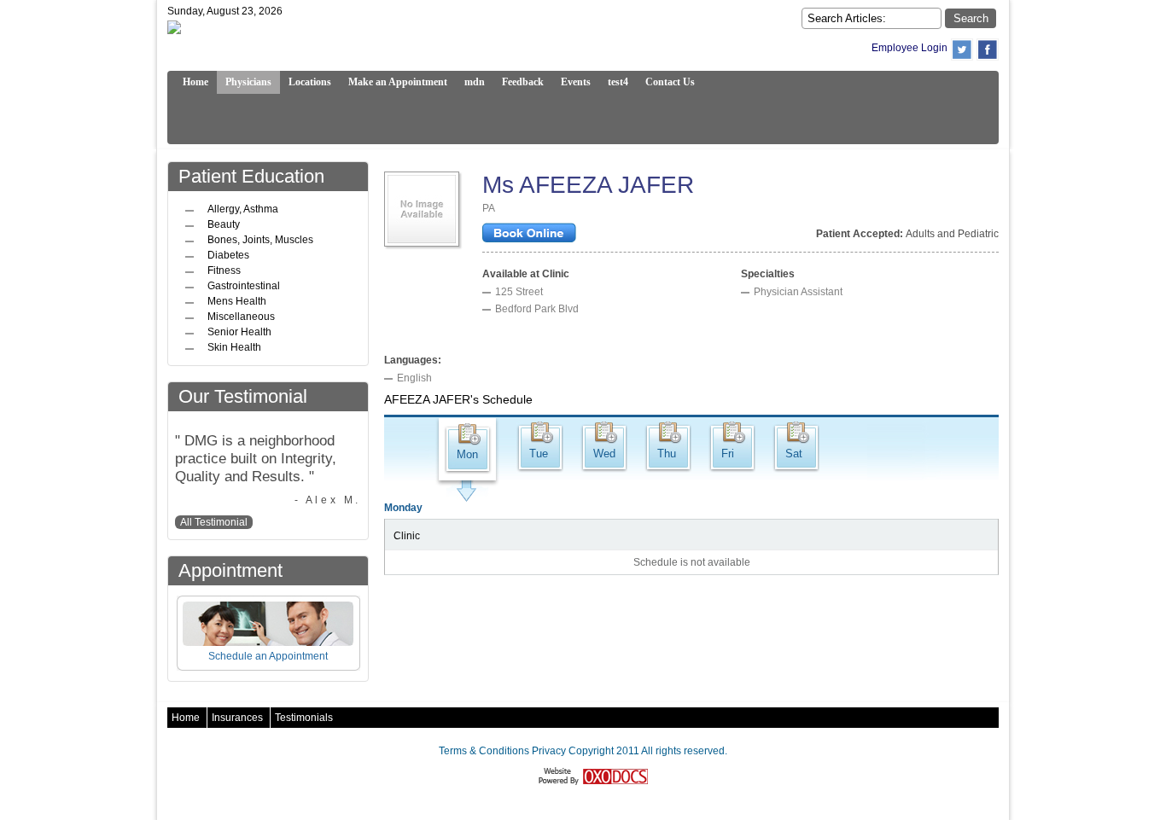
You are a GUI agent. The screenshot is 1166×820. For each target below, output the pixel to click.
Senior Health (239, 332)
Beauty (223, 224)
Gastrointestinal (243, 286)
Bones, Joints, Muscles (260, 240)
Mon (467, 454)
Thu (666, 453)
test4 (618, 82)
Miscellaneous (241, 317)
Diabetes (228, 255)
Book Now (529, 235)
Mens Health (236, 301)
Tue (538, 453)
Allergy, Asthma (242, 209)
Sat (793, 453)
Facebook (988, 49)
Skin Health (234, 347)
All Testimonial (214, 522)
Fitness (224, 270)
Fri (727, 453)
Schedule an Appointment (268, 656)
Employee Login (909, 48)
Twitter (962, 49)
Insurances (237, 718)
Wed (604, 453)
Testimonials (304, 718)
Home (186, 718)
